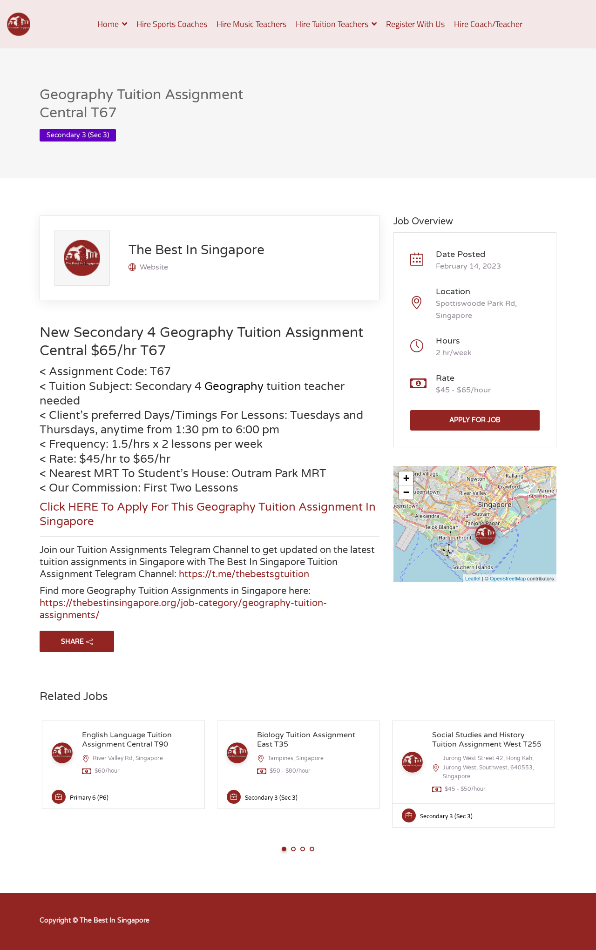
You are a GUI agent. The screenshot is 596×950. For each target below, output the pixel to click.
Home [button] (108, 24)
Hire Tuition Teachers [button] (332, 24)
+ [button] (406, 478)
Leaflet (473, 578)
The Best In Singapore (196, 250)
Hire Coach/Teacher (488, 24)
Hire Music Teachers (251, 24)
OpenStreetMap (508, 578)
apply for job (475, 420)
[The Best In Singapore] (18, 24)
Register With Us (415, 24)
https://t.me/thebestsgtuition (244, 574)
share (72, 642)
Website (154, 267)
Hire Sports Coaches (171, 24)
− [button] (406, 492)
